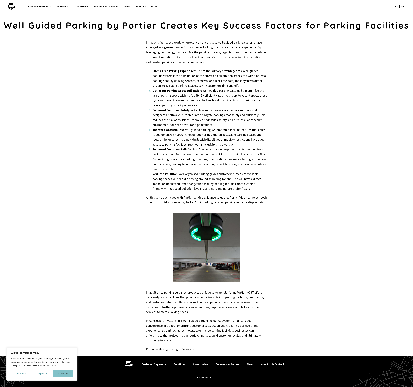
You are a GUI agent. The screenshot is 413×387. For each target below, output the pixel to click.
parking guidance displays (242, 202)
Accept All (63, 373)
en (396, 6)
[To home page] (16, 6)
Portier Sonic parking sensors (204, 202)
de (402, 6)
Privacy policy (204, 377)
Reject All (42, 373)
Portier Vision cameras (244, 197)
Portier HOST (245, 292)
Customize (21, 373)
